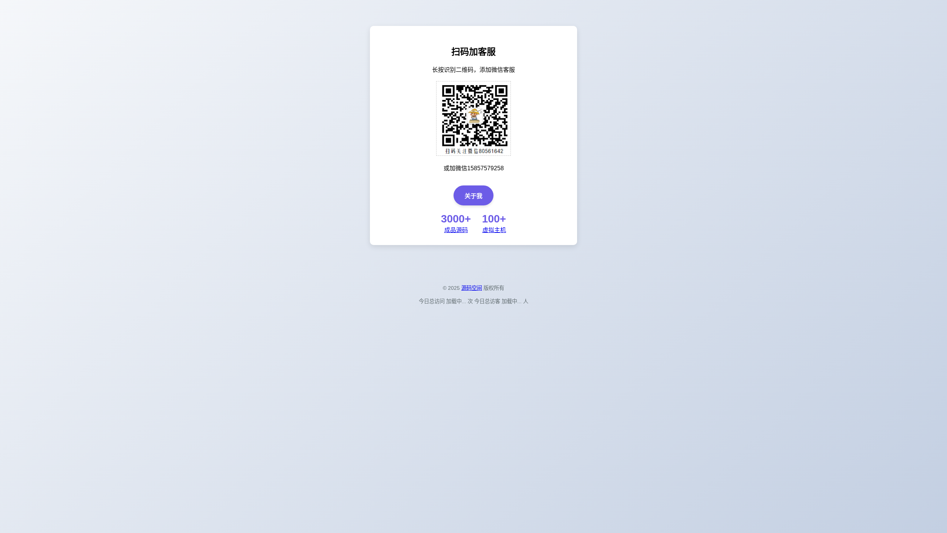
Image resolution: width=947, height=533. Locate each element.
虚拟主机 (494, 230)
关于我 (473, 196)
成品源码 (456, 230)
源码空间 (471, 288)
